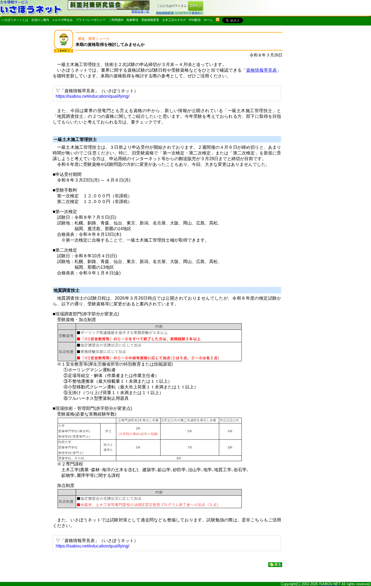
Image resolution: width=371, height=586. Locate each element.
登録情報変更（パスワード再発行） (180, 13)
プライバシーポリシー (91, 19)
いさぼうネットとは (14, 19)
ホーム (208, 19)
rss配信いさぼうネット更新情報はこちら (217, 19)
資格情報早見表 (261, 70)
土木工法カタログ (174, 19)
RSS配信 (195, 19)
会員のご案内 (40, 19)
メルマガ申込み (62, 19)
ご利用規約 (116, 19)
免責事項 (132, 19)
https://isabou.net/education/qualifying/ (92, 96)
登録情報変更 (150, 19)
